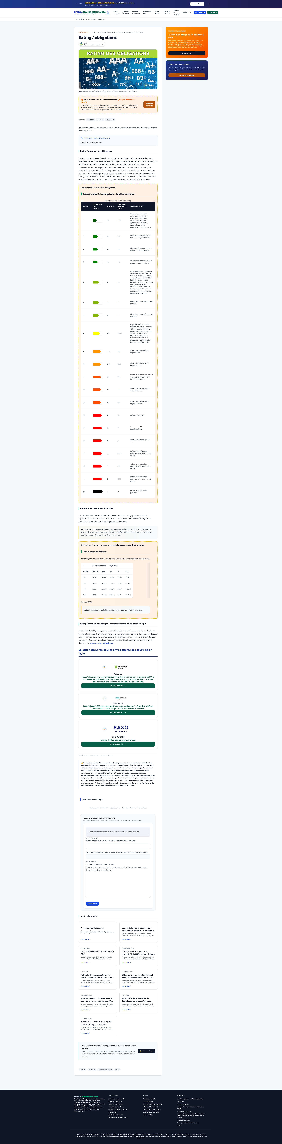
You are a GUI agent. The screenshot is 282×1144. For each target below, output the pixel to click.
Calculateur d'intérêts (149, 1099)
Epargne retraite (167, 12)
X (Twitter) (91, 120)
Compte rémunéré (136, 12)
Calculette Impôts (148, 1101)
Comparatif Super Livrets (116, 1107)
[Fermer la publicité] (209, 4)
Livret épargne (116, 12)
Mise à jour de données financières (188, 1123)
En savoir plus (186, 53)
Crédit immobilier (148, 1115)
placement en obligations (101, 643)
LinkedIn (100, 120)
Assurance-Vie (147, 12)
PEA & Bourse (157, 12)
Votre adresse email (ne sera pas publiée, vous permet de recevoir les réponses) (117, 852)
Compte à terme (126, 12)
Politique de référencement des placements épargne (190, 1108)
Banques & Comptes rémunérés (118, 1117)
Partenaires (180, 1101)
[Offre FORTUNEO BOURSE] (121, 667)
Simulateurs (213, 12)
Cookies (179, 1125)
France (90, 12)
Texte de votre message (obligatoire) (100, 864)
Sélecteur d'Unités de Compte (152, 1109)
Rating (117, 1070)
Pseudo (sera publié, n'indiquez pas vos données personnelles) (110, 841)
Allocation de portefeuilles (151, 1112)
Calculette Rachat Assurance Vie (152, 1104)
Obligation (92, 1070)
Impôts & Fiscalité (176, 12)
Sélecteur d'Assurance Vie (151, 1107)
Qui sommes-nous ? (183, 1104)
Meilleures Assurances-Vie (116, 1099)
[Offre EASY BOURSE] (121, 699)
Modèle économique (183, 1120)
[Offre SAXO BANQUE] (121, 728)
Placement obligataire (105, 1070)
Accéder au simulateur (186, 75)
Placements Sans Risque (115, 1104)
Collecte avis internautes (184, 1111)
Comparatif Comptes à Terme (117, 1109)
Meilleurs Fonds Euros (115, 1101)
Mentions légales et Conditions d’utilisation (190, 1099)
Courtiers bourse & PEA (115, 1115)
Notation (82, 1070)
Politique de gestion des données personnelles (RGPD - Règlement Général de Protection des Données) (191, 1115)
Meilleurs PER (112, 1112)
